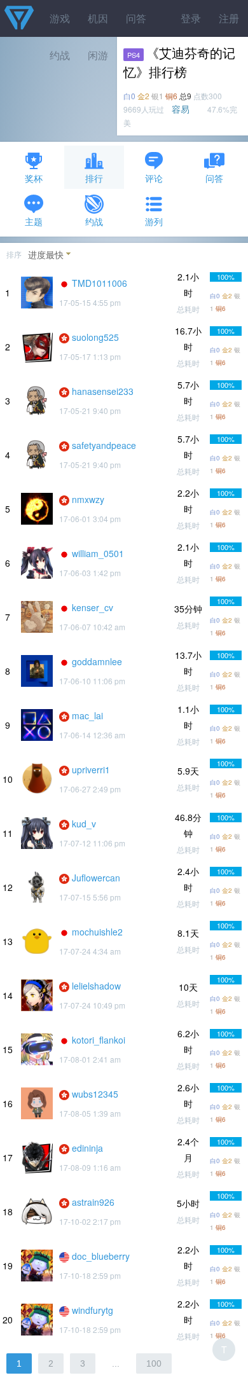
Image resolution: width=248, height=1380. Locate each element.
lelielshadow (96, 985)
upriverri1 (91, 769)
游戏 (60, 18)
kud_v (84, 823)
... (116, 1363)
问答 (136, 18)
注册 (229, 18)
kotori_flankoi (98, 1039)
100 (154, 1363)
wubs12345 (95, 1093)
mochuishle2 (97, 931)
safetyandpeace (104, 445)
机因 (98, 18)
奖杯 (34, 178)
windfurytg (92, 1310)
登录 (191, 18)
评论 (154, 178)
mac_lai (87, 715)
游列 (154, 221)
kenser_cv (92, 607)
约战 (94, 221)
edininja (87, 1148)
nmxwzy (88, 499)
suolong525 (95, 337)
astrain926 (93, 1202)
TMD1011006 (99, 283)
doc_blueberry (101, 1256)
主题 (34, 221)
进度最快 (46, 254)
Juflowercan (96, 877)
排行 (94, 178)
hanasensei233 (103, 391)
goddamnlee (97, 661)
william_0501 (98, 553)
